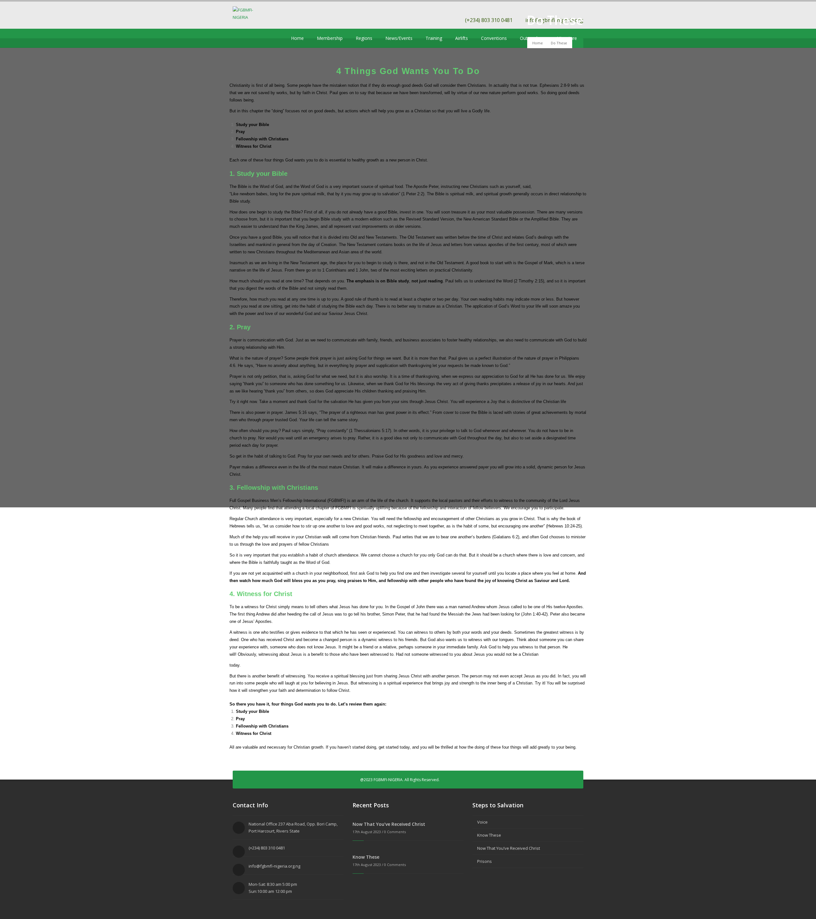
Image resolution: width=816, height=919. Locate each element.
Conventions (494, 38)
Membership (330, 38)
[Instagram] (265, 38)
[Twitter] (236, 38)
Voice (482, 822)
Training (434, 38)
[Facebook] (246, 38)
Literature (567, 38)
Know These (366, 857)
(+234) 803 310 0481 (489, 20)
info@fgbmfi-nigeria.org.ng (274, 866)
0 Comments (395, 831)
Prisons (484, 861)
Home (297, 38)
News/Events (398, 38)
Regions (364, 38)
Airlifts (461, 38)
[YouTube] (255, 38)
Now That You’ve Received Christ (389, 824)
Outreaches (532, 38)
